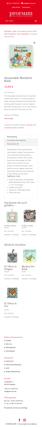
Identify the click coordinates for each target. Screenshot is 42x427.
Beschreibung (12, 137)
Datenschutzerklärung (13, 365)
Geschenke (12, 34)
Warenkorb (26, 7)
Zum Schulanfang (23, 34)
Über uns (9, 344)
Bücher (15, 128)
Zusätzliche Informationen (16, 140)
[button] (34, 43)
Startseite (7, 31)
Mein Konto (16, 7)
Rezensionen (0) (13, 144)
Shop (14, 31)
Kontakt (8, 340)
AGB (7, 368)
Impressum (9, 361)
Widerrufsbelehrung (13, 372)
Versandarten (10, 351)
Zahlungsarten (11, 347)
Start (5, 34)
